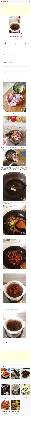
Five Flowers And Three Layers (8, 54)
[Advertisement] (15, 9)
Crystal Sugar (9, 56)
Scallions (5, 72)
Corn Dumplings (15, 395)
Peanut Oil (5, 70)
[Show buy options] (29, 57)
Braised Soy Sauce (9, 62)
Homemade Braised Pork (15, 411)
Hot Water (7, 67)
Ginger (7, 59)
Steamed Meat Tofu (25, 395)
